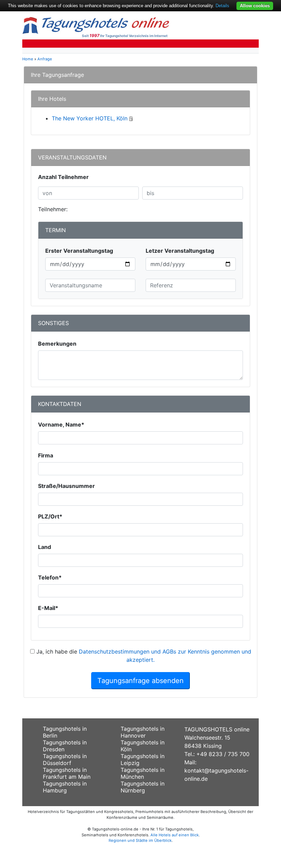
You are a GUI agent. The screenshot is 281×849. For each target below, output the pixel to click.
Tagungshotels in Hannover (142, 732)
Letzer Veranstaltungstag (180, 250)
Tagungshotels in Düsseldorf (65, 759)
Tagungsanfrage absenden (140, 681)
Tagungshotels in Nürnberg (142, 787)
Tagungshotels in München (142, 773)
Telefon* (50, 577)
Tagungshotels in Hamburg (65, 787)
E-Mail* (48, 608)
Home (27, 59)
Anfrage (44, 59)
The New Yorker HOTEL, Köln (89, 118)
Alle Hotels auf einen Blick (174, 835)
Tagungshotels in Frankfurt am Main (66, 773)
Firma (45, 455)
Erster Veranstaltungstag (79, 250)
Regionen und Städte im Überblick (140, 840)
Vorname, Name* (61, 424)
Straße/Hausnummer (66, 485)
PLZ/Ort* (50, 516)
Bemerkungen (57, 343)
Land (44, 546)
